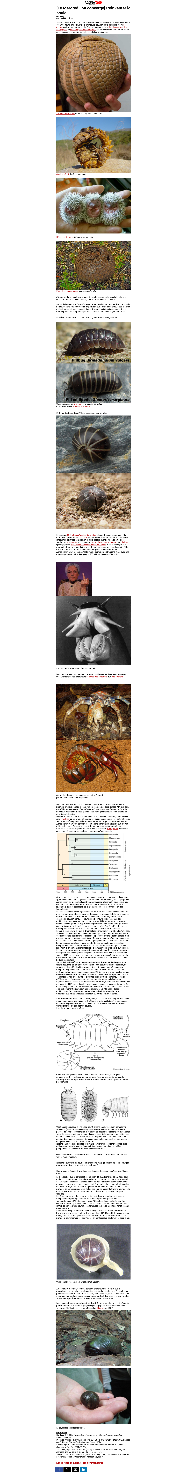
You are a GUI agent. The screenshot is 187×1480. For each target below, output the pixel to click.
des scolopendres (99, 542)
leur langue (114, 27)
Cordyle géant (62, 174)
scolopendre (117, 677)
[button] (59, 1469)
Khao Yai (100, 1308)
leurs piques (61, 29)
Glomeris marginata (81, 406)
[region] (111, 573)
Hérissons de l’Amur (65, 237)
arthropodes (112, 828)
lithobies (124, 542)
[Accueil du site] (93, 4)
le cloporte (79, 404)
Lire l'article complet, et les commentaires (79, 1462)
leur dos (123, 27)
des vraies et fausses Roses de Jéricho (88, 544)
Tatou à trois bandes (65, 113)
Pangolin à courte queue (67, 291)
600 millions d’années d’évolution (81, 535)
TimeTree (64, 819)
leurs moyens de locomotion (83, 29)
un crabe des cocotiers (97, 677)
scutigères (112, 542)
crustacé (83, 537)
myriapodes (72, 542)
